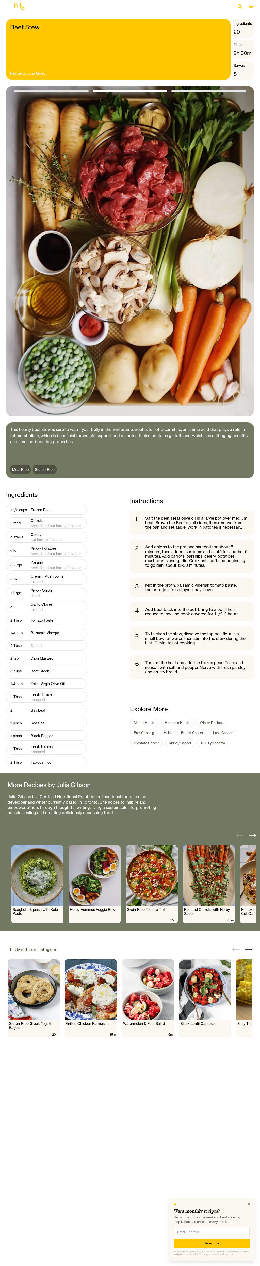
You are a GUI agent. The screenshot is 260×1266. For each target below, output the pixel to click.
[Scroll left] (239, 835)
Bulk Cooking (144, 733)
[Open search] (241, 6)
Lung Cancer (223, 733)
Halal (167, 733)
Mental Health (144, 723)
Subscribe (212, 1243)
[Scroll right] (252, 835)
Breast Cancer (192, 733)
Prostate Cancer (146, 743)
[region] (133, 884)
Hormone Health (177, 723)
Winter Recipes (212, 723)
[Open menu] (252, 6)
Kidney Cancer (180, 743)
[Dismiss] (249, 1204)
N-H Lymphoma (213, 743)
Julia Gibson (37, 73)
